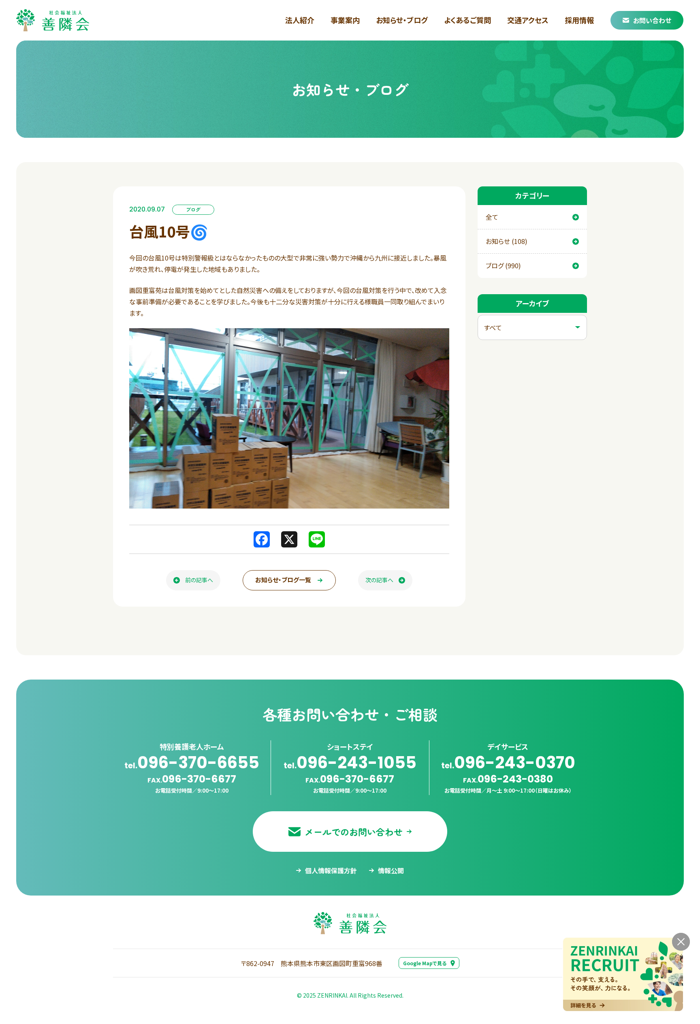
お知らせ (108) (506, 241)
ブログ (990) (503, 265)
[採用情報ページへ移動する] (623, 974)
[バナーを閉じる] (681, 942)
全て (492, 217)
